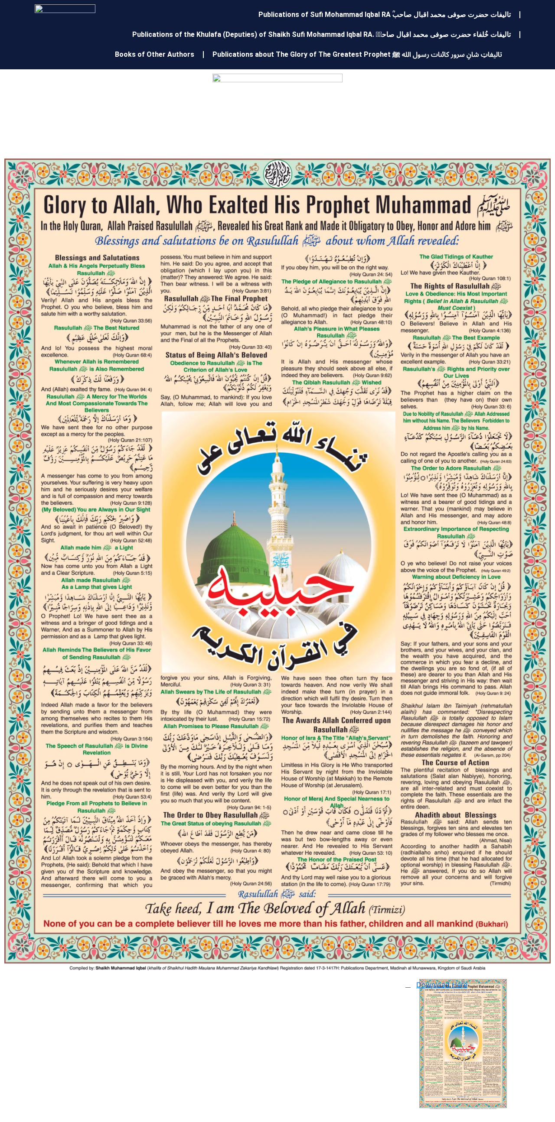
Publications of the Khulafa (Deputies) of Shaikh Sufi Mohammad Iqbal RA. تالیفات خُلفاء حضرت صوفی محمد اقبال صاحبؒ (321, 34)
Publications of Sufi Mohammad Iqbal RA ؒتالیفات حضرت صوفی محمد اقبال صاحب (384, 14)
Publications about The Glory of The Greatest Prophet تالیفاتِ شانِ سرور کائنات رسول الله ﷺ (357, 54)
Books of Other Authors (154, 54)
